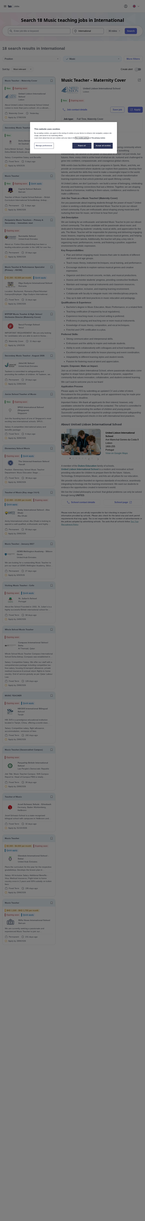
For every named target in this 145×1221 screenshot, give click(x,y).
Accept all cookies (103, 145)
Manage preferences (44, 145)
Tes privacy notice (98, 138)
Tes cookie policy (81, 138)
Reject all (82, 145)
